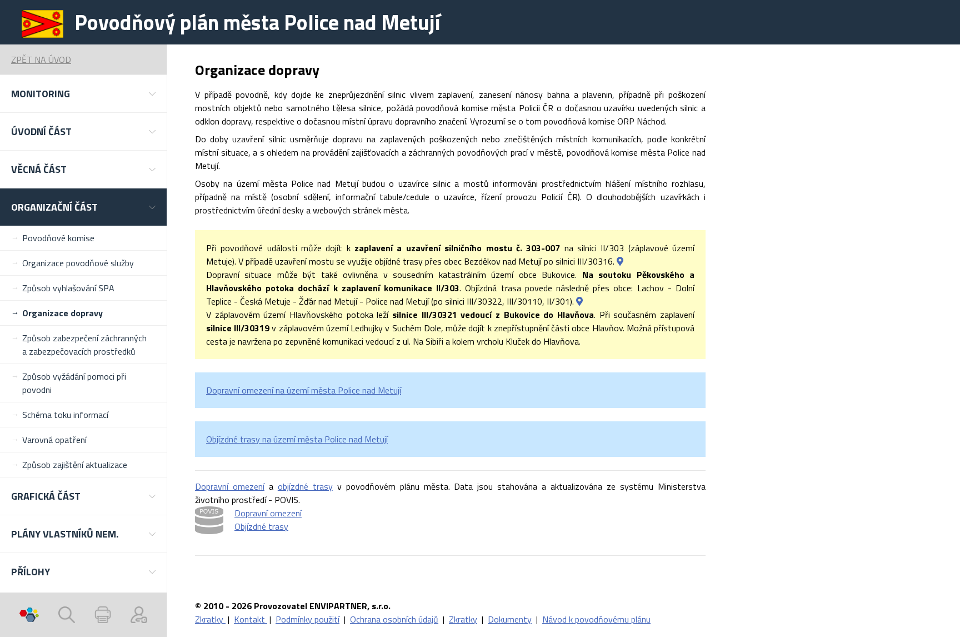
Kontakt (250, 619)
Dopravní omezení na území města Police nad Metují (303, 390)
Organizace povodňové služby (78, 263)
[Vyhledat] (66, 614)
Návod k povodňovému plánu (596, 619)
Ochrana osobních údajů (394, 619)
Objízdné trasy (261, 526)
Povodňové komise (58, 238)
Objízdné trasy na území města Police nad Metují (297, 439)
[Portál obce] (29, 614)
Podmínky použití (307, 619)
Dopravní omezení (229, 486)
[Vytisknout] (102, 614)
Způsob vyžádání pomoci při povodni (74, 383)
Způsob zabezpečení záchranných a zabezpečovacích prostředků (84, 344)
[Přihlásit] (139, 614)
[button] (83, 93)
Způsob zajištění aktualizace (74, 464)
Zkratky (210, 619)
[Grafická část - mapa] (620, 261)
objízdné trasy (305, 486)
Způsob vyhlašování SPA (68, 288)
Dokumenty (510, 619)
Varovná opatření (54, 439)
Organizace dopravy (62, 313)
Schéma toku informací (65, 414)
